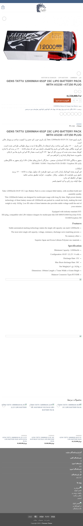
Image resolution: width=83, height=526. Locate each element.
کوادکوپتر (41, 109)
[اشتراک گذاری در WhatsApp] (79, 113)
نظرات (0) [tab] (72, 126)
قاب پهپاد (55, 109)
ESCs (74, 109)
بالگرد (71, 109)
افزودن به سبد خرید (62, 100)
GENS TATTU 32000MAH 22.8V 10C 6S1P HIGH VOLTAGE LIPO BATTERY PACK (42, 439)
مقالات (35, 520)
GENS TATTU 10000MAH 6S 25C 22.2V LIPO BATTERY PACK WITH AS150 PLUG (14, 439)
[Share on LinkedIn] (61, 113)
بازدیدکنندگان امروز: (75, 469)
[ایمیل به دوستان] (68, 113)
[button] (80, 7)
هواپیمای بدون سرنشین (31, 109)
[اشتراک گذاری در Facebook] (76, 113)
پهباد (59, 109)
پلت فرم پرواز (65, 109)
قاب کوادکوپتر (48, 109)
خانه (80, 77)
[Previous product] (75, 91)
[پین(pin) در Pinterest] (65, 113)
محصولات (40, 520)
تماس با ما (47, 520)
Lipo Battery (63, 77)
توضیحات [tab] (78, 126)
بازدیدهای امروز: (76, 463)
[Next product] (79, 91)
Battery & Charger (48, 77)
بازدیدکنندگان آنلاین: (75, 458)
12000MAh (73, 77)
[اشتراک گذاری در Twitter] (72, 113)
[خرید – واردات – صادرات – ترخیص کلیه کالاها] (41, 7)
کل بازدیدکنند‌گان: (76, 474)
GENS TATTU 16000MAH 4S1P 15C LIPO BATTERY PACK (70, 438)
